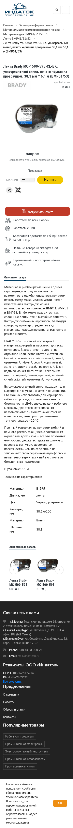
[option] (20, 573)
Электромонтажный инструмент (26, 751)
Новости (8, 702)
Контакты (9, 717)
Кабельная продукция (19, 736)
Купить (50, 180)
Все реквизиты (12, 681)
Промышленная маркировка (24, 744)
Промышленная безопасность (25, 759)
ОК (60, 803)
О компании (11, 694)
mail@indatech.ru (28, 656)
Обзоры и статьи (14, 709)
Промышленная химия (20, 766)
